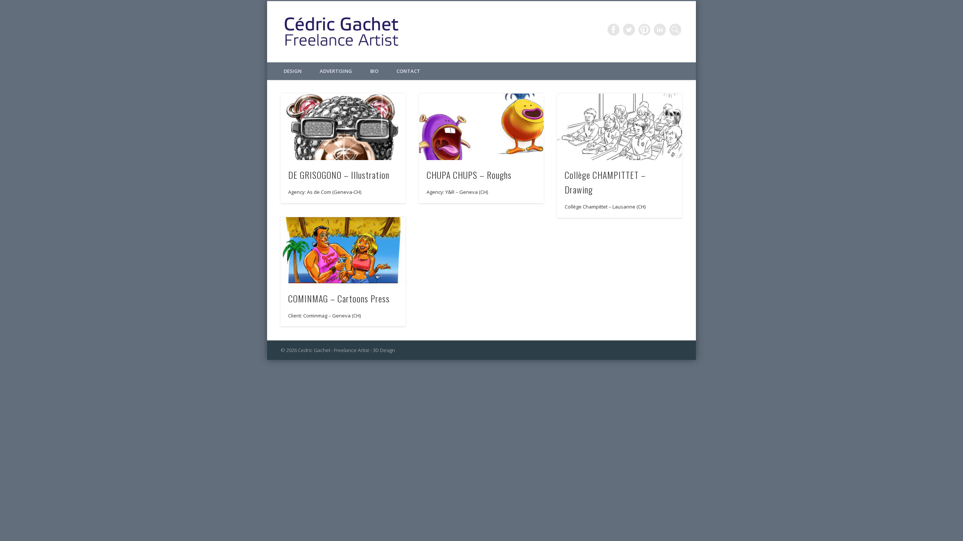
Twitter (629, 30)
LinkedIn (660, 30)
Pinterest (644, 30)
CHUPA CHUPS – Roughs (469, 174)
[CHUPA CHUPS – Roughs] (481, 127)
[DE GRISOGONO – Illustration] (343, 127)
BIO (374, 71)
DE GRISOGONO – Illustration (338, 174)
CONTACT (408, 71)
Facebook (614, 30)
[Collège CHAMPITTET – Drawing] (619, 127)
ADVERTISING (336, 71)
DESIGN (293, 71)
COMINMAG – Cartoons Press (339, 298)
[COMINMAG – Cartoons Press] (343, 250)
